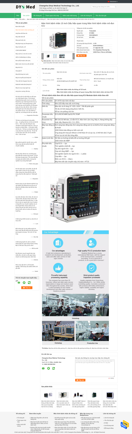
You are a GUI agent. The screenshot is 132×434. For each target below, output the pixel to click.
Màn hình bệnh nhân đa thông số (36, 19)
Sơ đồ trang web (109, 425)
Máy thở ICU (19, 67)
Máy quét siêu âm (20, 40)
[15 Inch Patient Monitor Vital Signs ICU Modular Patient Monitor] (58, 40)
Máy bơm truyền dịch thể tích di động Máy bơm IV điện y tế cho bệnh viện (39, 423)
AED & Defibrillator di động (23, 57)
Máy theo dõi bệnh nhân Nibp (100, 348)
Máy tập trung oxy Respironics (24, 43)
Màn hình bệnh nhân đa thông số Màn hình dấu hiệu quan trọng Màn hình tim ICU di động (48, 403)
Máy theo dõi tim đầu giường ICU (58, 348)
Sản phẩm (26, 15)
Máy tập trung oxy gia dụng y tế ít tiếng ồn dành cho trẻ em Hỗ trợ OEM (90, 429)
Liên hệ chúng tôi (86, 15)
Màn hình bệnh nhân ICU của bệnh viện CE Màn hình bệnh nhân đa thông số (63, 403)
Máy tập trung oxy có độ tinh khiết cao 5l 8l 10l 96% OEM (90, 418)
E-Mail (106, 423)
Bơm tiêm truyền (20, 26)
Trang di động (109, 428)
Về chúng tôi (37, 15)
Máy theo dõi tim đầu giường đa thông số (79, 348)
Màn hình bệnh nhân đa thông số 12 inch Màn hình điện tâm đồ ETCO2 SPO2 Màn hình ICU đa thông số (109, 404)
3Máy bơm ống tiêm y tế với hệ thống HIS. (39, 418)
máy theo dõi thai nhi (21, 33)
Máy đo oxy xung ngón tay (23, 88)
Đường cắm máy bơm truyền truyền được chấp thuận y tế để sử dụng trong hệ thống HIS (41, 429)
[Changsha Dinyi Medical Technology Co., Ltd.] (25, 7)
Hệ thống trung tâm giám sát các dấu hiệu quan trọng (65, 418)
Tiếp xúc (82, 55)
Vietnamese (113, 1)
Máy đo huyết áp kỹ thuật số (23, 77)
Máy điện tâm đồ (20, 36)
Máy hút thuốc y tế (21, 47)
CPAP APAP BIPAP (21, 50)
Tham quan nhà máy (52, 15)
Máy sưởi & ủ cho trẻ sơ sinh (24, 54)
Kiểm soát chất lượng (70, 15)
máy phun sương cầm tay (23, 91)
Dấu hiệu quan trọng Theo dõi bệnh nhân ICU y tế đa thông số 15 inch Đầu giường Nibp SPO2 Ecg (94, 404)
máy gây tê (19, 71)
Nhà (17, 15)
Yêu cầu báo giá (101, 15)
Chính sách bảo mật (20, 432)
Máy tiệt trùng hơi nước (22, 74)
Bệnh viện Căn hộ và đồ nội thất (25, 64)
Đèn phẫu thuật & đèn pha (23, 60)
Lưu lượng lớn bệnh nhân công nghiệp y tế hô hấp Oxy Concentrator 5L (90, 423)
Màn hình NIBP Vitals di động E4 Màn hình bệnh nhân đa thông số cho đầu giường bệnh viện (78, 404)
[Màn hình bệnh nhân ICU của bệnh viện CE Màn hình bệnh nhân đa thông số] (63, 395)
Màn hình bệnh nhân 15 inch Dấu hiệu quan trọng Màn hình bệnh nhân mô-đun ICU (65, 429)
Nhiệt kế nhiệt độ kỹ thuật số (23, 84)
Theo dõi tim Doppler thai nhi (24, 81)
